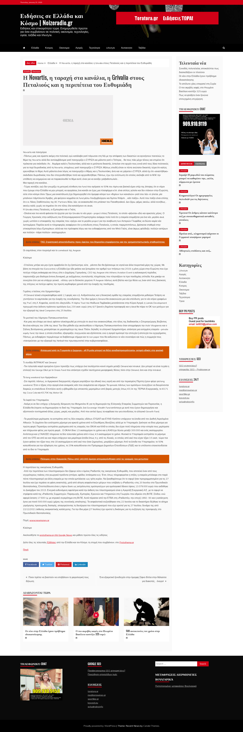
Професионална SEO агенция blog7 (106, 670)
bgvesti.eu (184, 397)
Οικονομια (64, 47)
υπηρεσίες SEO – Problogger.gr (194, 369)
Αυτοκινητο (126, 47)
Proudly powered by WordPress (100, 725)
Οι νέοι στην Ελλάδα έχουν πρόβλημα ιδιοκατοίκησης (45, 632)
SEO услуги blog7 (188, 365)
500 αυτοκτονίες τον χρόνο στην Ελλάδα (143, 632)
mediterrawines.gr (188, 390)
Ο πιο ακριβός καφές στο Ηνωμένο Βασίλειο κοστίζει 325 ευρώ (94, 632)
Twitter (48, 564)
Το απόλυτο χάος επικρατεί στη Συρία (197, 83)
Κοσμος (49, 47)
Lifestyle (110, 47)
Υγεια (181, 301)
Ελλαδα (35, 47)
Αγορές (79, 47)
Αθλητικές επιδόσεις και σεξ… (195, 250)
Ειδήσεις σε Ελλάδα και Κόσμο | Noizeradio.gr (51, 19)
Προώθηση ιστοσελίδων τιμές (102, 674)
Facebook (31, 564)
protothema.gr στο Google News (56, 535)
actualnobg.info (186, 401)
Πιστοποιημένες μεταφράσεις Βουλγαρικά (175, 686)
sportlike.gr (184, 394)
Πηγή (25, 549)
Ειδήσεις (51, 542)
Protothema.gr (126, 542)
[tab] (186, 164)
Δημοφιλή (186, 163)
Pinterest (64, 564)
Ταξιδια (141, 47)
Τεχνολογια (94, 47)
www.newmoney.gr (39, 520)
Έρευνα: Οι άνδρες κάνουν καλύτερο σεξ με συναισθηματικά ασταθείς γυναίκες (198, 216)
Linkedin (81, 564)
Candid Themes (151, 725)
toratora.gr (184, 386)
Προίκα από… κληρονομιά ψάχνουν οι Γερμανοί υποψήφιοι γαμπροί (199, 235)
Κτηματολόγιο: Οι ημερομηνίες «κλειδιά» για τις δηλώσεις (195, 197)
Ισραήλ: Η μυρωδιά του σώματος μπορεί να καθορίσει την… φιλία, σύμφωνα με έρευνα (196, 178)
